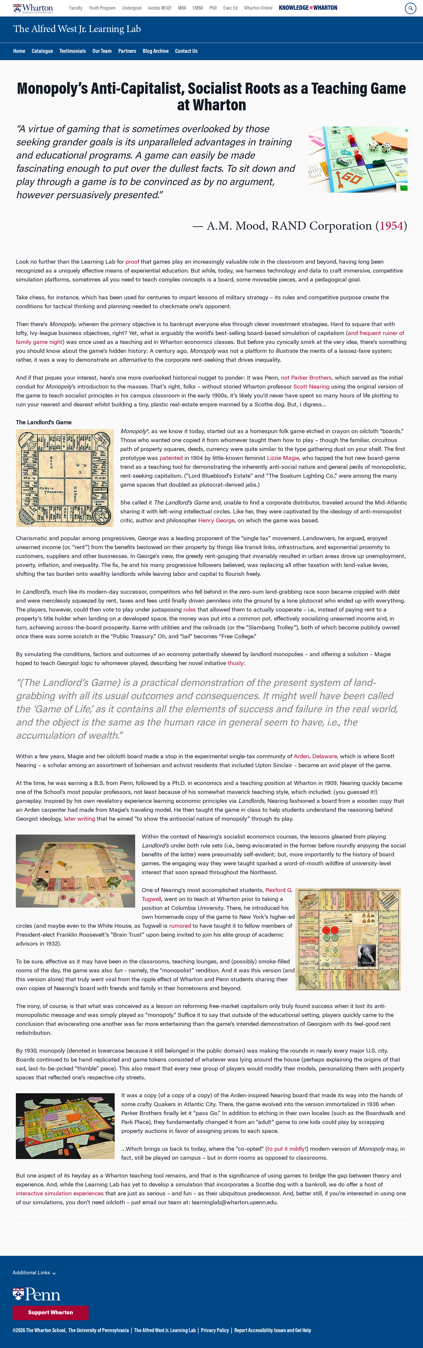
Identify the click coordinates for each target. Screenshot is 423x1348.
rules (189, 610)
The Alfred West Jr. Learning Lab (165, 1330)
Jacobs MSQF (160, 8)
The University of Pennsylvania (98, 1330)
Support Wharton (50, 1313)
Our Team (102, 52)
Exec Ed (230, 8)
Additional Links (32, 1273)
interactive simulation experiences (60, 1194)
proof (132, 262)
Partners (127, 52)
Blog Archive (156, 52)
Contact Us (186, 52)
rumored (180, 926)
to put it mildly (286, 1149)
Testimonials (72, 52)
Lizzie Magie (283, 459)
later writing (79, 819)
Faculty (75, 8)
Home (19, 52)
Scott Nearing (311, 387)
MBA (182, 8)
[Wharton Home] (33, 8)
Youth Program (102, 8)
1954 (391, 227)
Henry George (216, 521)
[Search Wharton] (410, 8)
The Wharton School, (46, 1330)
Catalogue (42, 52)
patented (171, 459)
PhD (213, 8)
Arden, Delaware (315, 757)
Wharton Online (258, 8)
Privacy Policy (215, 1330)
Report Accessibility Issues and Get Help (272, 1330)
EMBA (198, 8)
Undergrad (131, 8)
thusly (236, 664)
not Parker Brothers (306, 378)
